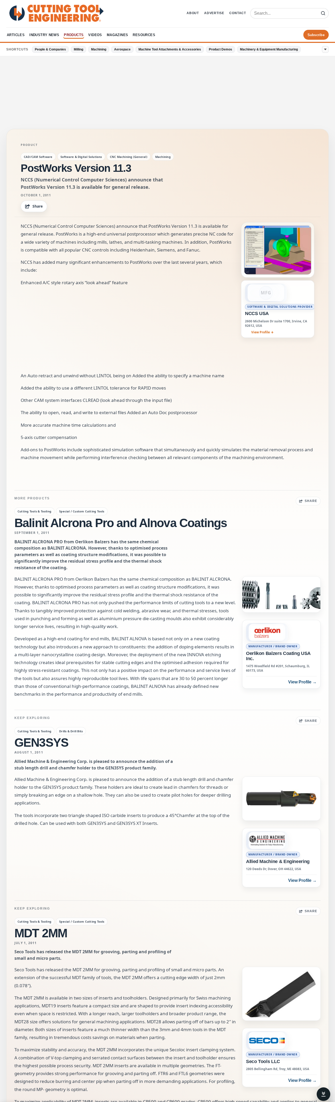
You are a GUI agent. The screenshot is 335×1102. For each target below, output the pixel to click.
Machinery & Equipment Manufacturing (269, 49)
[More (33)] (325, 49)
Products (73, 35)
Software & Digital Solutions (81, 157)
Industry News (44, 35)
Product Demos (220, 49)
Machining (98, 49)
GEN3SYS (41, 742)
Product (29, 144)
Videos (95, 35)
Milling (78, 49)
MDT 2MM (40, 933)
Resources (144, 35)
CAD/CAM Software (38, 157)
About (193, 13)
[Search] (322, 13)
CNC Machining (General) (128, 157)
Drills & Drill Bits (71, 731)
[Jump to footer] (323, 1094)
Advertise (214, 13)
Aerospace (122, 49)
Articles (16, 35)
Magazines (117, 35)
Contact (237, 13)
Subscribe (316, 35)
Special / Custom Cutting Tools (81, 511)
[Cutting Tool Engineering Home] (56, 13)
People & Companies (50, 49)
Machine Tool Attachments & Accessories (169, 49)
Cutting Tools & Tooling (34, 511)
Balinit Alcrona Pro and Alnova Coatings (120, 523)
